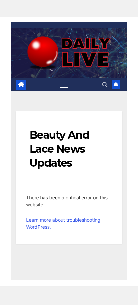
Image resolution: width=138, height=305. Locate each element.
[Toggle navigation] (64, 84)
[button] (105, 84)
